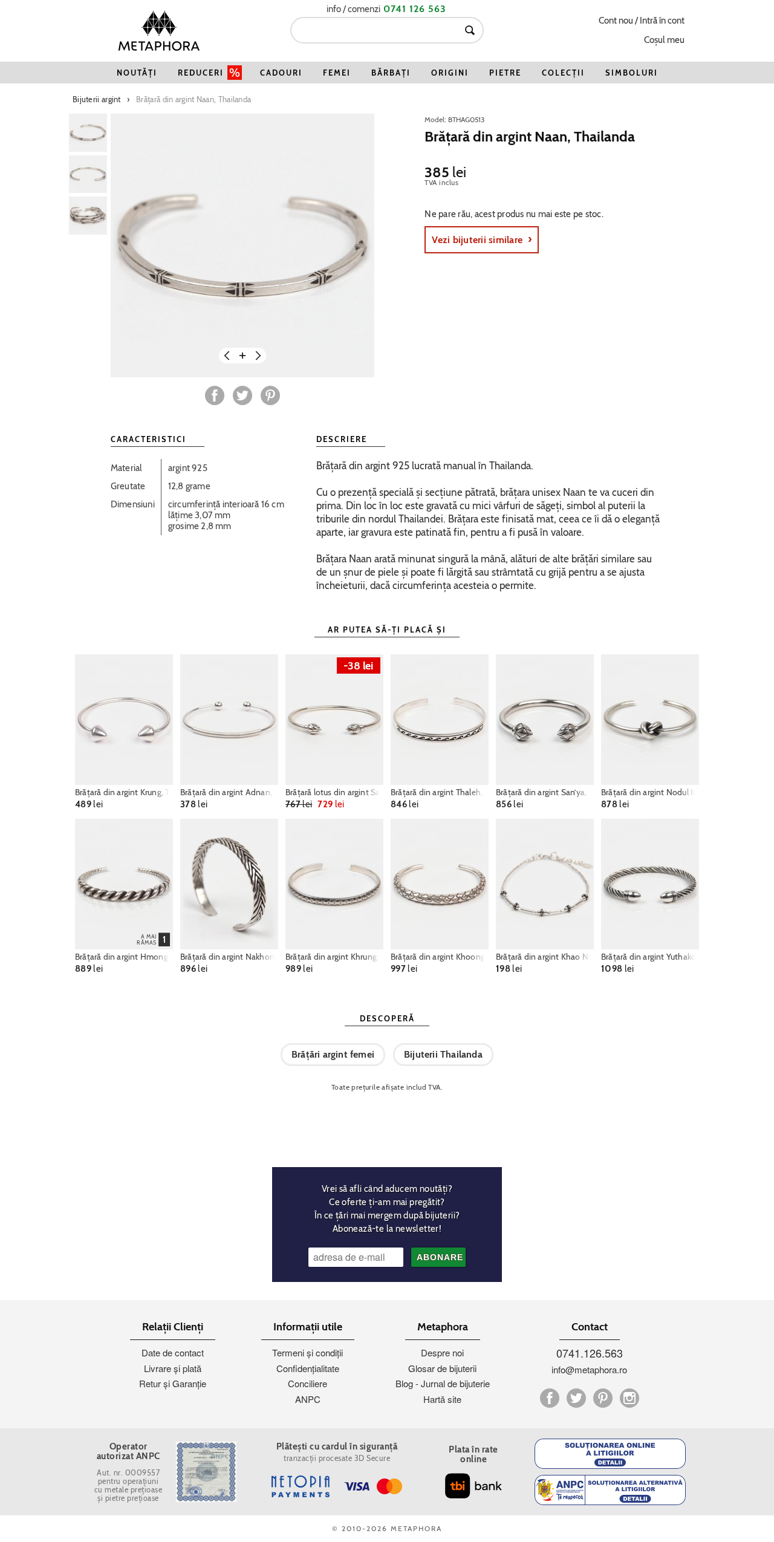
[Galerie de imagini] (88, 133)
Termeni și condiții (307, 1352)
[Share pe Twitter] (242, 395)
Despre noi (442, 1352)
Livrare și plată (172, 1368)
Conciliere (307, 1383)
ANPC (307, 1399)
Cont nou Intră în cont (642, 20)
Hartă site (442, 1399)
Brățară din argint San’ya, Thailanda (545, 792)
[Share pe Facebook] (214, 395)
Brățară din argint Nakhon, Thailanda (229, 956)
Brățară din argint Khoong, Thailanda (440, 956)
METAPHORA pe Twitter (576, 1398)
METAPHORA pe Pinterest (603, 1398)
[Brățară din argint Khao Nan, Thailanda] (545, 884)
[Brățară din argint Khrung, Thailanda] (334, 884)
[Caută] (470, 30)
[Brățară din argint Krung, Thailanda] (124, 719)
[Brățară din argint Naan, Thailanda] (242, 245)
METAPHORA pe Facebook (549, 1398)
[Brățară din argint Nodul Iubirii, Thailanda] (650, 719)
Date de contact (172, 1352)
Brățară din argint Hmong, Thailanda (124, 956)
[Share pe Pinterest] (270, 395)
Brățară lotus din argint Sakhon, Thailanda (334, 792)
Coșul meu (664, 39)
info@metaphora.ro (589, 1369)
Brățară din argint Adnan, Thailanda (229, 792)
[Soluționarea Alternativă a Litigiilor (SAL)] (610, 1490)
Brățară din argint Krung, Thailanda (124, 792)
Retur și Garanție (172, 1383)
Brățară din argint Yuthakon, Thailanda (650, 956)
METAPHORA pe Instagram (629, 1398)
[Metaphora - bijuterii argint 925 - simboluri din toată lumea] (159, 30)
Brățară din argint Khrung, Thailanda (334, 956)
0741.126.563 (589, 1353)
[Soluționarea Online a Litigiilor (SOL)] (610, 1453)
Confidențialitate (307, 1368)
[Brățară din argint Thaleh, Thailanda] (440, 719)
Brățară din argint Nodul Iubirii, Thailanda (650, 792)
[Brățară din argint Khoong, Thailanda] (440, 884)
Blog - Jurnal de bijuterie (442, 1383)
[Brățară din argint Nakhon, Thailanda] (229, 884)
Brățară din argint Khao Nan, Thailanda (545, 956)
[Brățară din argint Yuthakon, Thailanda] (650, 884)
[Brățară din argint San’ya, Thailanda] (545, 719)
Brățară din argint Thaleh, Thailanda (440, 792)
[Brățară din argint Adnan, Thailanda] (229, 719)
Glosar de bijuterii (442, 1368)
